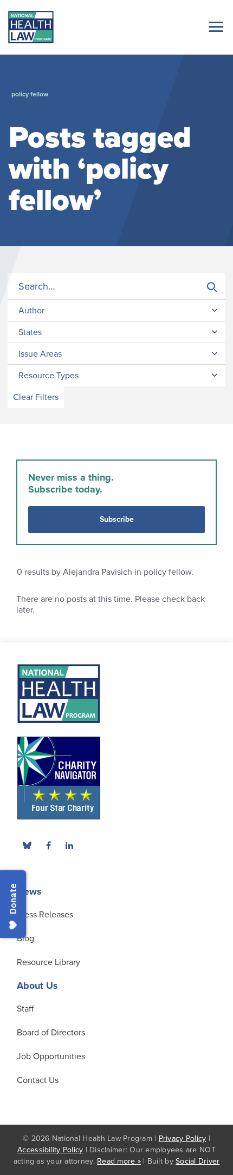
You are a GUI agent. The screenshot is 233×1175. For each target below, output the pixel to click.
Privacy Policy (182, 1138)
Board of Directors (51, 1032)
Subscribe (117, 519)
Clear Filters (36, 397)
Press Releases (45, 914)
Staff (25, 1008)
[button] (214, 26)
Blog (25, 938)
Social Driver (197, 1161)
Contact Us (38, 1080)
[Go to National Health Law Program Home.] (31, 27)
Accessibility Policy (50, 1149)
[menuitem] (48, 845)
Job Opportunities (51, 1056)
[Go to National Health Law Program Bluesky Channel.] (27, 845)
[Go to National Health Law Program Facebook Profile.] (48, 845)
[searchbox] (116, 286)
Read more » (119, 1161)
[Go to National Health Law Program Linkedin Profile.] (69, 845)
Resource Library (48, 962)
